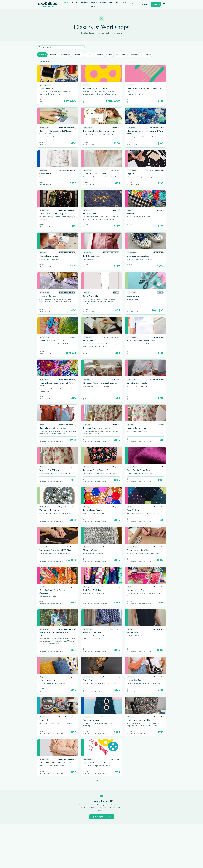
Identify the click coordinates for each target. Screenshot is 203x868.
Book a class (156, 4)
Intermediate (65, 54)
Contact (94, 6)
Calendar (84, 2)
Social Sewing (134, 54)
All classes (42, 54)
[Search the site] (132, 4)
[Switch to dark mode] (137, 4)
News (124, 2)
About (111, 2)
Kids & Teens (120, 54)
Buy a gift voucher (102, 817)
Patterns (103, 2)
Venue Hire (74, 2)
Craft (110, 54)
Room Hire (147, 54)
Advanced (77, 54)
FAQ (117, 2)
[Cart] (164, 4)
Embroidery (100, 54)
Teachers (94, 2)
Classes (65, 2)
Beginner (53, 54)
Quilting (88, 54)
